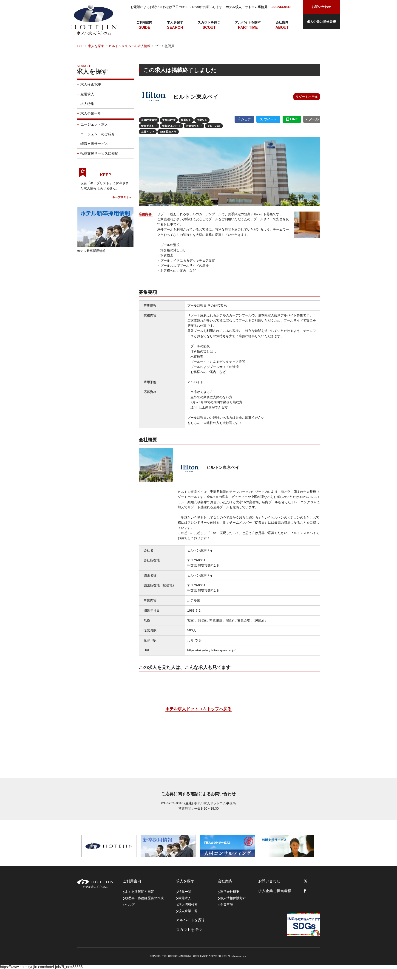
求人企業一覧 (90, 113)
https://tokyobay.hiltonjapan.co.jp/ (211, 650)
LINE (293, 119)
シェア (245, 119)
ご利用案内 (144, 22)
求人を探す (175, 22)
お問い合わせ (269, 881)
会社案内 (282, 22)
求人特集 (87, 104)
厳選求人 (87, 94)
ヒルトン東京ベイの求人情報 (129, 46)
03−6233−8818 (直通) (177, 803)
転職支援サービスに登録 (99, 153)
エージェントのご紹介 (97, 134)
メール (313, 119)
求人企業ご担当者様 (321, 21)
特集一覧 (184, 891)
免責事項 (226, 904)
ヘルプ (130, 904)
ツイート (270, 119)
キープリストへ (122, 197)
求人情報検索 (188, 904)
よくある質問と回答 (139, 891)
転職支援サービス (94, 144)
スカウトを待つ (209, 22)
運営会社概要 (229, 891)
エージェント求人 (94, 124)
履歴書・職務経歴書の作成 (144, 898)
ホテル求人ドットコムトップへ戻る (198, 708)
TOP (80, 46)
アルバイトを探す (248, 22)
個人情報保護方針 (233, 898)
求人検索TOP (90, 84)
